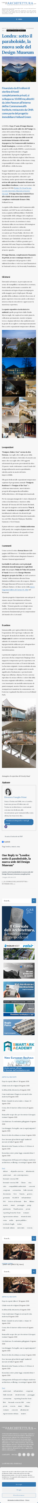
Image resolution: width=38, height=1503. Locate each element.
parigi (29, 1205)
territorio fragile (9, 1224)
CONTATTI (6, 1455)
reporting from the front (12, 1213)
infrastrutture (26, 1198)
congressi (6, 1190)
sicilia (11, 1220)
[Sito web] (5, 826)
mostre (5, 1205)
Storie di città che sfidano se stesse (14, 1135)
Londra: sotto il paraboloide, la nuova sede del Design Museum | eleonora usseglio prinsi (17, 873)
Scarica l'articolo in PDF (13, 836)
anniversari (7, 1175)
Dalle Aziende (28, 1190)
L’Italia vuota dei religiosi (10, 1086)
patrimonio (7, 1209)
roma (5, 1220)
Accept (19, 1484)
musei (13, 847)
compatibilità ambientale (17, 1186)
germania (6, 1198)
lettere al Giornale (14, 1201)
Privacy (27, 1500)
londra (8, 847)
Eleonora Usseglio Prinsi (16, 28)
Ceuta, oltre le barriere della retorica (14, 1108)
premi (28, 1209)
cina (29, 1183)
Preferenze (19, 1495)
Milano (31, 1201)
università (20, 1228)
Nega (19, 1490)
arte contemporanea (21, 1175)
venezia (29, 1228)
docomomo (7, 1194)
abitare (5, 1171)
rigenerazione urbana (10, 1216)
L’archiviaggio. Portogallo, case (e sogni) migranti (18, 1128)
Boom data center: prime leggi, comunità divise (17, 1153)
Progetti (22, 30)
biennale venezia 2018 (10, 1183)
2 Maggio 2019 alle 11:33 (9, 877)
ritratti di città (26, 1216)
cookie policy (16, 1473)
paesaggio (20, 1205)
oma (18, 847)
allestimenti (30, 1171)
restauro (26, 1213)
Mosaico (15, 30)
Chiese (23, 1183)
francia (21, 1194)
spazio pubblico (21, 1220)
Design (9, 30)
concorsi (32, 1186)
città (4, 1186)
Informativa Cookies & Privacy (16, 1500)
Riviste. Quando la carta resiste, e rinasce (15, 1101)
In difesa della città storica (11, 1090)
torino (19, 1224)
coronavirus (16, 1190)
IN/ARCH (15, 1198)
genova (29, 1194)
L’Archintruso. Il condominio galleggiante (16, 1121)
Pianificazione (18, 1209)
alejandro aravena (17, 1171)
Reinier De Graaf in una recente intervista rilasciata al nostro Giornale (16, 191)
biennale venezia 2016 (10, 1179)
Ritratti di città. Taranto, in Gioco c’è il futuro (17, 1146)
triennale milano (9, 1228)
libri (25, 1201)
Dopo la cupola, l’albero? (10, 1081)
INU (4, 1201)
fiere (15, 1194)
